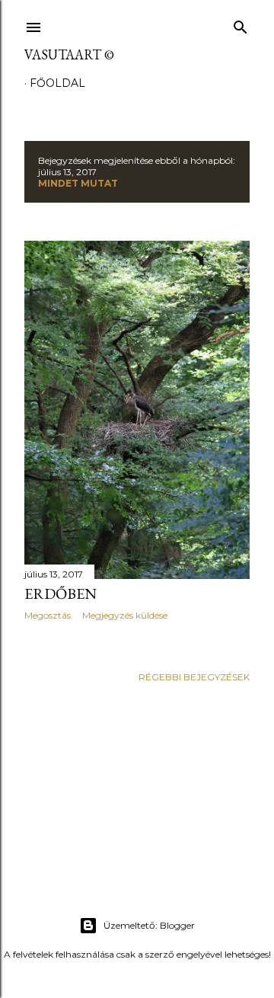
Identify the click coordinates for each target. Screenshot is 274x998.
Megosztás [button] (47, 615)
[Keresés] (240, 24)
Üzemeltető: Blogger (149, 925)
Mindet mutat (78, 183)
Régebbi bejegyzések (194, 677)
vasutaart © (69, 54)
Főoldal (57, 83)
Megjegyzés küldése (124, 615)
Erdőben (60, 593)
